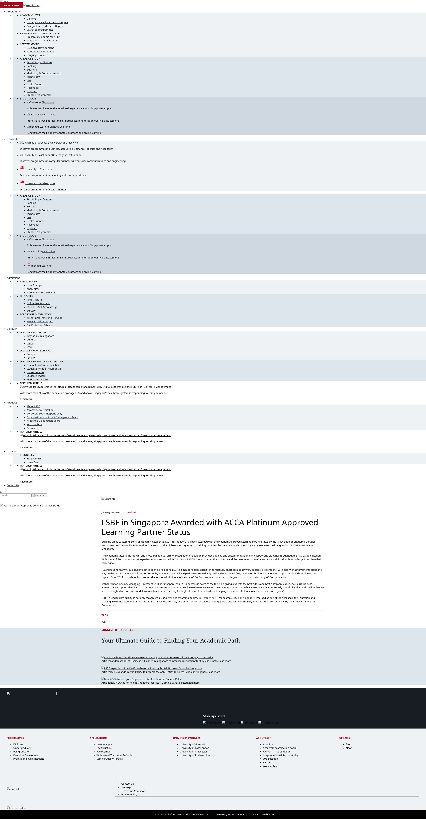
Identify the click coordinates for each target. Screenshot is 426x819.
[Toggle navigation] (40, 6)
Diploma (31, 18)
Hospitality (33, 87)
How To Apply (35, 285)
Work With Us (34, 424)
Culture (31, 339)
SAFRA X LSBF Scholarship (42, 307)
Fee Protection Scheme (40, 325)
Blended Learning (60, 126)
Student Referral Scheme (41, 292)
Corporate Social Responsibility (44, 413)
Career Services (35, 372)
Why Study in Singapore (40, 335)
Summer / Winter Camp (40, 51)
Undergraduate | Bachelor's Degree (47, 22)
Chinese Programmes (39, 94)
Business (32, 69)
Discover (12, 328)
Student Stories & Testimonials (44, 368)
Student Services (36, 375)
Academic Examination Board (43, 420)
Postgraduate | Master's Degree (45, 26)
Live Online (48, 114)
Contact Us (13, 485)
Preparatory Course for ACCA (43, 36)
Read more (26, 399)
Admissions (13, 277)
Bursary (31, 310)
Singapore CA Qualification (42, 40)
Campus (31, 354)
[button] (31, 5)
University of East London (67, 155)
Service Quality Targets (40, 321)
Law (29, 80)
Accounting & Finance (39, 62)
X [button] (0, 491)
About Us (12, 402)
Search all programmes (40, 29)
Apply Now (33, 288)
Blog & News (34, 458)
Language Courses (37, 55)
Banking (31, 66)
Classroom (48, 102)
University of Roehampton (40, 183)
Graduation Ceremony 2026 (43, 365)
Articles (131, 512)
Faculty (31, 357)
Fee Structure (34, 299)
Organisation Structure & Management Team (52, 417)
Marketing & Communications (44, 73)
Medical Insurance (37, 379)
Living (30, 343)
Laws (29, 346)
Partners (31, 428)
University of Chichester (38, 169)
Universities (13, 139)
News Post (33, 462)
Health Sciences (35, 84)
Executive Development (40, 47)
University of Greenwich (64, 142)
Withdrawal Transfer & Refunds (44, 317)
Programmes (14, 11)
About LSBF (33, 406)
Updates (11, 451)
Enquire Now (11, 5)
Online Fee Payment (38, 303)
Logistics (32, 91)
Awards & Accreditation (40, 409)
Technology (33, 76)
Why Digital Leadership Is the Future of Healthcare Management (134, 386)
